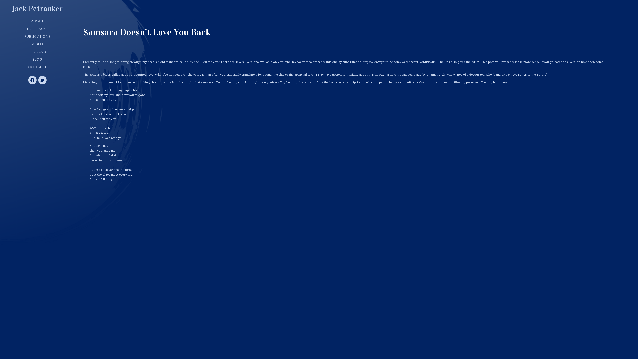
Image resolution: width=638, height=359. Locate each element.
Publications (37, 36)
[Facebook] (32, 80)
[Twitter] (42, 80)
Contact (37, 67)
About (37, 21)
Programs (37, 28)
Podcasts (37, 51)
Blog (37, 59)
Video (37, 44)
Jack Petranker (37, 8)
